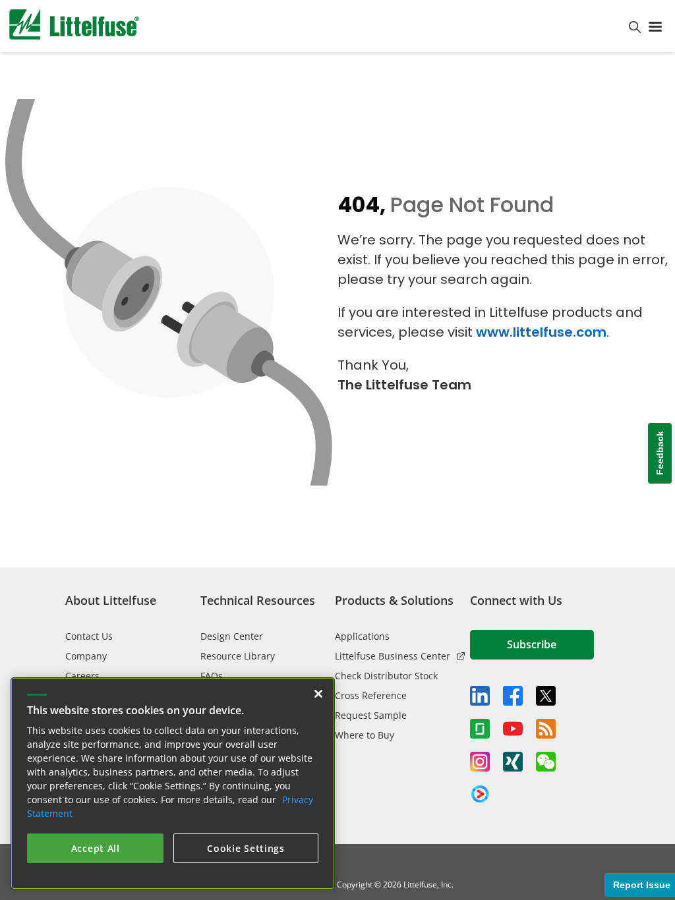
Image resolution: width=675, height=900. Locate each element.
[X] (546, 696)
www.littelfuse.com (541, 332)
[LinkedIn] (480, 696)
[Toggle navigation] (658, 25)
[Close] (318, 693)
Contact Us (89, 636)
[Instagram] (480, 762)
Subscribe (531, 644)
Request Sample (371, 715)
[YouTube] (513, 729)
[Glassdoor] (480, 729)
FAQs (211, 675)
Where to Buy (364, 735)
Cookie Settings (246, 848)
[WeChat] (546, 762)
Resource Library (237, 656)
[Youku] (480, 794)
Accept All (95, 848)
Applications (362, 636)
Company (86, 656)
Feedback (660, 454)
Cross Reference (371, 695)
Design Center (231, 636)
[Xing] (513, 762)
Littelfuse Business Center (392, 656)
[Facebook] (513, 696)
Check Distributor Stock (386, 675)
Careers (82, 675)
